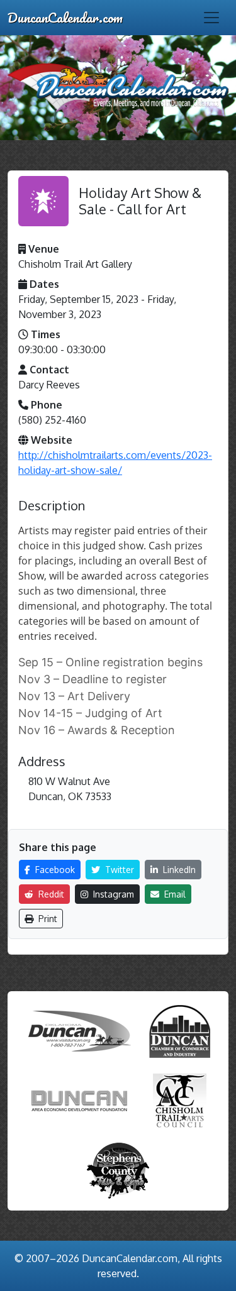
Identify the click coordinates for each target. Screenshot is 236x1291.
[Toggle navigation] (211, 18)
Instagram (112, 894)
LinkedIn (178, 869)
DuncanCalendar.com (65, 17)
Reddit (50, 894)
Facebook (54, 869)
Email (174, 894)
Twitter (118, 869)
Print (46, 918)
